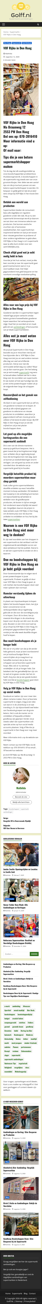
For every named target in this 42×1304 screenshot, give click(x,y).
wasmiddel (8, 1071)
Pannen (15, 1047)
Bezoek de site (21, 797)
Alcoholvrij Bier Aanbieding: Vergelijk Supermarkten (18, 1169)
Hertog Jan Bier (26, 1030)
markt (6, 1043)
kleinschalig (8, 1039)
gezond (7, 1026)
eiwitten (22, 1022)
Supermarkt (16, 43)
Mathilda (8, 54)
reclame (15, 1051)
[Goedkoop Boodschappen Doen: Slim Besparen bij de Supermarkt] (21, 1224)
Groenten (7, 1030)
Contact (32, 1293)
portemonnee (26, 1047)
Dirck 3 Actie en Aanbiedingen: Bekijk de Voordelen (20, 1204)
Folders (30, 1022)
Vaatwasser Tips (10, 1063)
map (20, 1301)
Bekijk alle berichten (21, 802)
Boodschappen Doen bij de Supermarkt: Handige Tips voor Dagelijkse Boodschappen (20, 994)
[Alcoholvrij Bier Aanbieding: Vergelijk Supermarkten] (21, 1153)
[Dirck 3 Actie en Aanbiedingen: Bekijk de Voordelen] (21, 1188)
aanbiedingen (19, 327)
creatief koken (17, 1018)
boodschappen (23, 680)
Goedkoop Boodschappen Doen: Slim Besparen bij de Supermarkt (18, 1240)
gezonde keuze (17, 1026)
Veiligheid (8, 1067)
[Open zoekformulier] (38, 24)
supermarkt (24, 372)
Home (8, 1293)
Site (16, 1301)
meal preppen (17, 1043)
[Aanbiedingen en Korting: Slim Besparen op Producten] (21, 1117)
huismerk (7, 1035)
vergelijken (18, 1067)
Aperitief (7, 1010)
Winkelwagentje (20, 1071)
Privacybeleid (29, 1301)
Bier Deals (30, 1010)
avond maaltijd (19, 1010)
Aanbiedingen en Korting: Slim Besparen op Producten (20, 1133)
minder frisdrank (30, 1043)
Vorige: (17, 819)
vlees (27, 1067)
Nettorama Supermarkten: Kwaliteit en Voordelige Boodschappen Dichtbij (19, 942)
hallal (16, 1030)
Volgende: (13, 827)
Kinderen (29, 1035)
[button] (3, 24)
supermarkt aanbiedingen (13, 1059)
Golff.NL (10, 1301)
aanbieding (16, 1006)
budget (7, 1018)
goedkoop (29, 1026)
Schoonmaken (26, 1051)
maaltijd (34, 1039)
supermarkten (14, 519)
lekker (25, 1039)
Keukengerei (18, 1035)
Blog (7, 1126)
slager (6, 1055)
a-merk (7, 1006)
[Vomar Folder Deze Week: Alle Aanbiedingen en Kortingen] (21, 890)
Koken (18, 1039)
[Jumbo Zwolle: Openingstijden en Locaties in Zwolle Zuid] (21, 854)
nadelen (7, 1047)
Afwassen (26, 1006)
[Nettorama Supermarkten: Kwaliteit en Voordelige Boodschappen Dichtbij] (21, 925)
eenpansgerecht (10, 1022)
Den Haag (7, 43)
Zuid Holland (26, 43)
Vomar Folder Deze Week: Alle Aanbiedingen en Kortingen (15, 906)
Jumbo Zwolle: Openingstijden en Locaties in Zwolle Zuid (20, 870)
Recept (7, 1051)
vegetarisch (23, 1063)
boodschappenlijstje (25, 1014)
